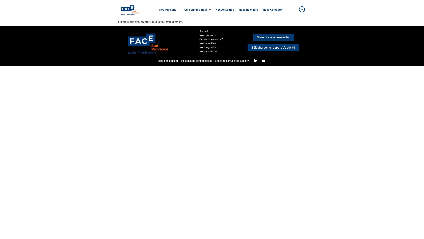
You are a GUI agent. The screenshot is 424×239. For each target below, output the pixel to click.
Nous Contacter (273, 9)
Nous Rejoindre (248, 9)
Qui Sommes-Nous (196, 9)
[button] (169, 10)
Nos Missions (167, 9)
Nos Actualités (225, 9)
